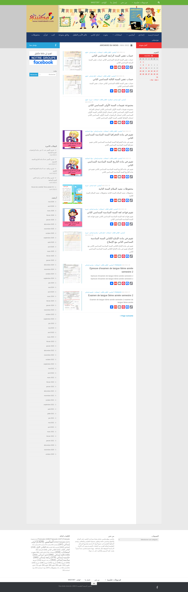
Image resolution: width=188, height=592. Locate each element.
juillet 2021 (50, 413)
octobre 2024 (50, 274)
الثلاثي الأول (38, 547)
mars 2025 (50, 251)
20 (149, 71)
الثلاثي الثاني (50, 550)
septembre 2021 (49, 404)
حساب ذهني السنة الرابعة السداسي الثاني (112, 55)
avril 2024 (51, 292)
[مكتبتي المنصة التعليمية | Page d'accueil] (41, 17)
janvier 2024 (50, 305)
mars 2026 (50, 211)
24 (157, 74)
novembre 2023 (49, 310)
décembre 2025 (49, 224)
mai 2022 (51, 368)
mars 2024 (50, 296)
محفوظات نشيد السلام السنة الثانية (116, 188)
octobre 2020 (50, 454)
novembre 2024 (49, 269)
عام (48, 560)
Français (118, 265)
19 (151, 71)
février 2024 (50, 301)
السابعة (39, 550)
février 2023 (50, 341)
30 (140, 74)
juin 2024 (51, 283)
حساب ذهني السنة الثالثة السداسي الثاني (113, 79)
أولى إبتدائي (116, 99)
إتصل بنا (113, 2)
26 (151, 74)
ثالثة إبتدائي (92, 76)
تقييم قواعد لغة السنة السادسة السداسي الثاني (110, 212)
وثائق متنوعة (64, 35)
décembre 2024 (49, 265)
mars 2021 (50, 431)
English (34, 539)
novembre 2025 (49, 229)
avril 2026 (51, 206)
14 (146, 68)
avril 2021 (51, 427)
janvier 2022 (50, 386)
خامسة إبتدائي (89, 292)
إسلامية (110, 99)
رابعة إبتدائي (92, 52)
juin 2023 (51, 323)
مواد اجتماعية (89, 131)
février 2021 (50, 436)
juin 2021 (51, 418)
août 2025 (51, 242)
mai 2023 (51, 328)
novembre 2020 (49, 449)
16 (140, 68)
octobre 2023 (50, 314)
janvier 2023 (50, 346)
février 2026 (50, 215)
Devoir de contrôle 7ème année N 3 (42, 187)
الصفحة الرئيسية (153, 35)
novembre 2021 (49, 395)
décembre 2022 (49, 350)
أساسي (132, 35)
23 (140, 71)
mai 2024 (51, 287)
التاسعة (56, 547)
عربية (90, 99)
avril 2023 (51, 332)
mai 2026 (51, 201)
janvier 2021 (50, 440)
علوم (86, 52)
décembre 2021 (49, 391)
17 (157, 71)
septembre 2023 (49, 319)
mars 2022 (50, 377)
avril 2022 (51, 373)
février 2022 (50, 382)
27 (149, 74)
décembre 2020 (49, 445)
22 (143, 71)
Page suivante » (126, 316)
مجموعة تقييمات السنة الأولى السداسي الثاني (110, 105)
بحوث (105, 35)
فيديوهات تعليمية (141, 2)
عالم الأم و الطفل (80, 35)
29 (143, 74)
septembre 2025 (49, 238)
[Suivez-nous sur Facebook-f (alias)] (55, 45)
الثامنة (49, 547)
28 (146, 74)
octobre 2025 (50, 233)
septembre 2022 (49, 364)
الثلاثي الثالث (107, 52)
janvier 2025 (50, 260)
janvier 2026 (50, 220)
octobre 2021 (50, 400)
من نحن (124, 2)
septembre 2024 (49, 278)
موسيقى (155, 40)
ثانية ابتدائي (92, 185)
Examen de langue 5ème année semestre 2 (110, 295)
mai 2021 (51, 422)
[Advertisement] (43, 110)
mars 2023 (50, 337)
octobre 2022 (50, 359)
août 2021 (51, 409)
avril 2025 (51, 247)
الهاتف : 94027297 (99, 2)
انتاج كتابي (95, 35)
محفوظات (35, 35)
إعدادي (141, 35)
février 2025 (50, 256)
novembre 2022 (49, 355)
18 (154, 71)
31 (157, 77)
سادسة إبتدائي (98, 131)
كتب (53, 35)
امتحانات (118, 35)
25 (154, 74)
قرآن (45, 35)
